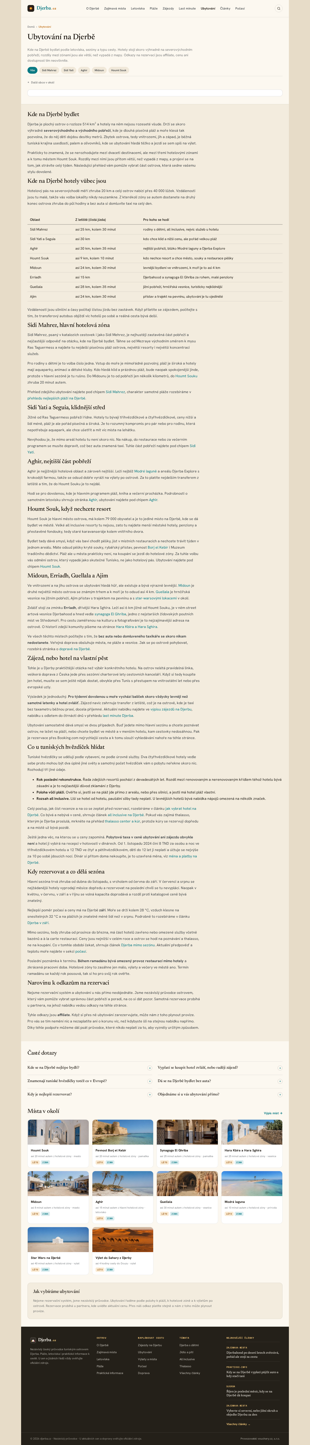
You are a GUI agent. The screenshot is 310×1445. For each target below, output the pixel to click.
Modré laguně (145, 471)
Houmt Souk (118, 70)
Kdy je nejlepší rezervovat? (89, 1094)
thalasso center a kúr (122, 821)
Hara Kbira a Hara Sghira (136, 626)
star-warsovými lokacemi (156, 598)
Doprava (144, 1373)
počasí (80, 951)
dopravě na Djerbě (74, 649)
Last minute (187, 8)
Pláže (154, 8)
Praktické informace (110, 1373)
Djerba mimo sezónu (138, 945)
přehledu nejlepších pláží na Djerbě (56, 398)
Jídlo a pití (186, 1352)
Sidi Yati (69, 70)
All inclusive (187, 1359)
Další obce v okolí (42, 82)
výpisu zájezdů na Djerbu (171, 709)
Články (225, 8)
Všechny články (190, 1373)
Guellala (162, 591)
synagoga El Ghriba (110, 614)
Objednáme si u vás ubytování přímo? (219, 1094)
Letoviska (138, 8)
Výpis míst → (273, 1113)
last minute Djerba (118, 715)
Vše (32, 70)
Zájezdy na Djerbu (150, 1345)
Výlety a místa (147, 1359)
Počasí (240, 8)
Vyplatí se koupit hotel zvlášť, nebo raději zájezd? (219, 1068)
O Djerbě (92, 8)
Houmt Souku (186, 376)
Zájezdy (168, 8)
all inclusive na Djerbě (126, 815)
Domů (31, 27)
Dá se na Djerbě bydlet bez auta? (219, 1081)
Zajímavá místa (115, 8)
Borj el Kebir (158, 547)
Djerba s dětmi (189, 1345)
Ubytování (208, 8)
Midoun (99, 70)
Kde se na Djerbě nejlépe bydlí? (89, 1068)
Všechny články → (238, 1424)
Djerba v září (38, 922)
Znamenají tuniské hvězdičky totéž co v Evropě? (89, 1081)
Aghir (84, 70)
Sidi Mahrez (49, 70)
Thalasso (185, 1366)
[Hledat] (279, 8)
